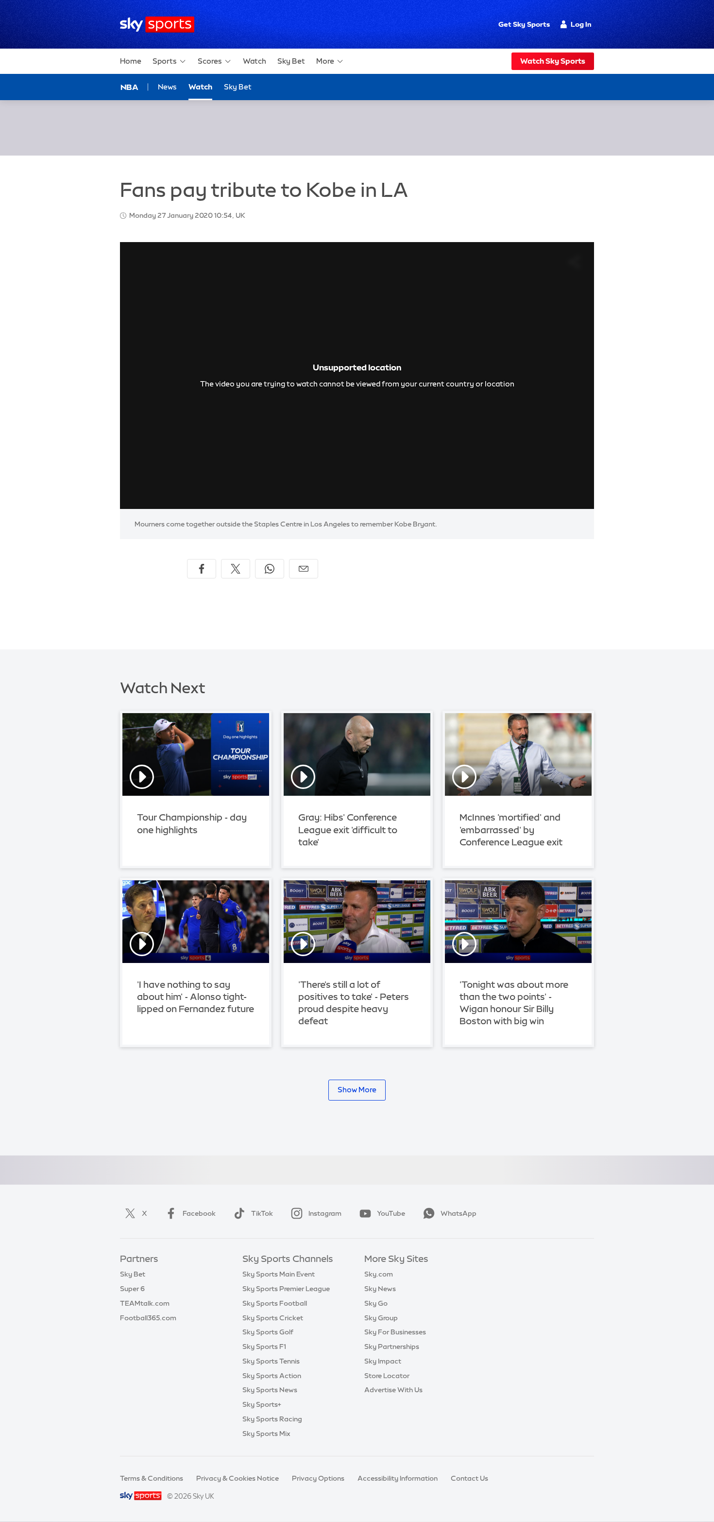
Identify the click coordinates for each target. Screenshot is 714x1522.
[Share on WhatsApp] (269, 568)
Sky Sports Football (274, 1303)
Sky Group (381, 1317)
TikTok (262, 1213)
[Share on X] (235, 568)
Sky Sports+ (261, 1404)
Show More (357, 1089)
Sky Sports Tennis (271, 1361)
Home (130, 61)
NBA (129, 87)
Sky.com (378, 1274)
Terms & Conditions (151, 1478)
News (167, 86)
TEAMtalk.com (145, 1303)
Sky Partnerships (391, 1346)
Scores (210, 61)
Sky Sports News (269, 1389)
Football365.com (148, 1317)
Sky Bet (291, 61)
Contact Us (469, 1478)
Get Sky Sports (524, 24)
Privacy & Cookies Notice (237, 1478)
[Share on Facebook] (201, 568)
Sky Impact (382, 1361)
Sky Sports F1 (264, 1346)
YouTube (391, 1213)
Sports (165, 61)
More (325, 61)
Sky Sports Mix (266, 1433)
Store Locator (386, 1375)
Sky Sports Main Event (278, 1274)
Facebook (199, 1213)
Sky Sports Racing (272, 1419)
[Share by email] (303, 568)
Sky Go (376, 1303)
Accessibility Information (397, 1478)
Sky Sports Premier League (286, 1288)
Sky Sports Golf (267, 1332)
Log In (581, 24)
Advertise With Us (393, 1389)
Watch (254, 61)
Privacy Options (318, 1478)
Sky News (380, 1288)
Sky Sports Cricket (272, 1317)
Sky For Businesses (395, 1332)
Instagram (324, 1213)
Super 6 (132, 1288)
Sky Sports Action (271, 1375)
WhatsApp (458, 1213)
